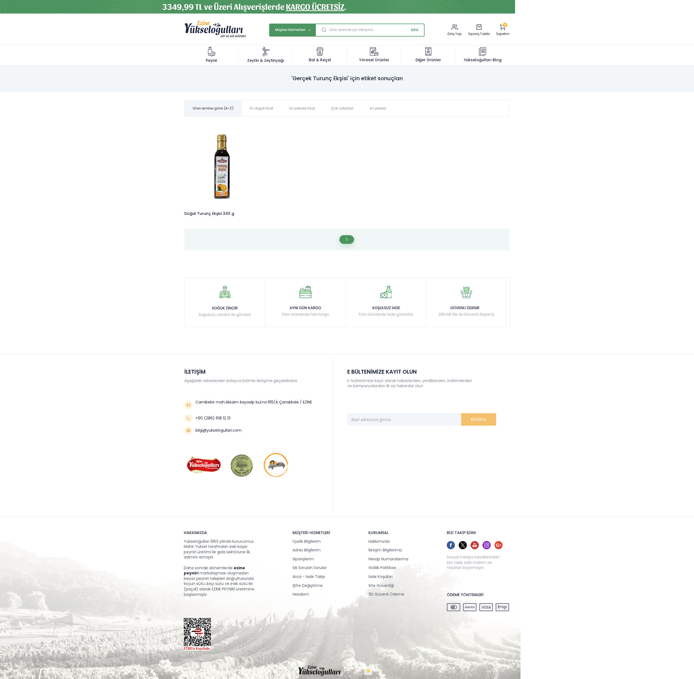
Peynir (211, 60)
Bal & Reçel (320, 60)
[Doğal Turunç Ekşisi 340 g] (222, 167)
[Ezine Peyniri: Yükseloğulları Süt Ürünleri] (215, 36)
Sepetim (503, 34)
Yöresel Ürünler (374, 60)
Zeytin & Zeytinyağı (265, 60)
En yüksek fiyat (302, 108)
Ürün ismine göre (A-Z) (213, 108)
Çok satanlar (342, 108)
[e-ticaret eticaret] (368, 671)
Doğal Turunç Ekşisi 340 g (209, 213)
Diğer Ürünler (428, 60)
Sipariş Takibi (479, 33)
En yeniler (378, 108)
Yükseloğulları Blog (483, 60)
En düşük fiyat (261, 108)
